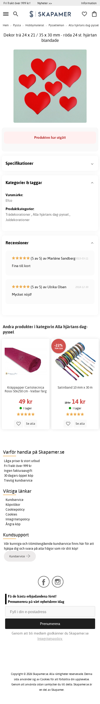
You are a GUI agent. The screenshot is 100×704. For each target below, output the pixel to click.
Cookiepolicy (15, 509)
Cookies (11, 514)
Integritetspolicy (18, 519)
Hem (6, 25)
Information (89, 3)
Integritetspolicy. (50, 638)
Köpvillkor (13, 504)
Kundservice (14, 500)
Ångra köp (13, 524)
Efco (9, 200)
